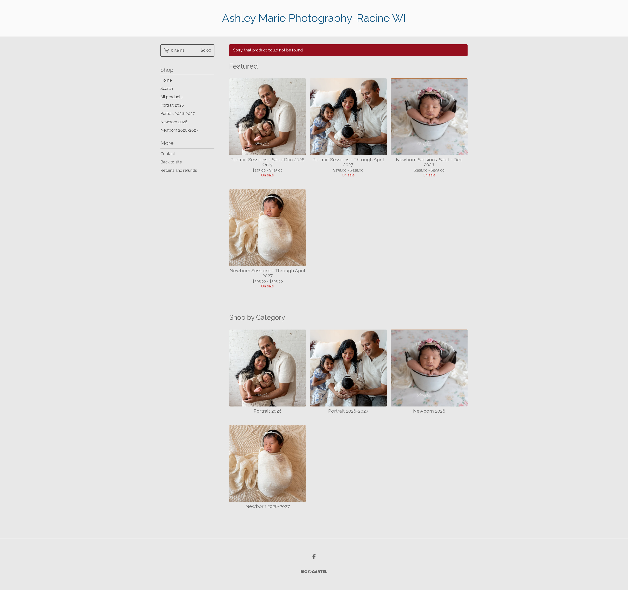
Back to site (171, 162)
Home (166, 80)
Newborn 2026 (173, 122)
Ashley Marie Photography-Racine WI (314, 18)
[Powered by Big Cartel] (314, 571)
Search (166, 88)
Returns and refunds (178, 170)
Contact (167, 153)
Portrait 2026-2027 (177, 113)
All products (171, 97)
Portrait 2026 (172, 105)
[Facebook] (314, 556)
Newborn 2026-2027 (179, 130)
